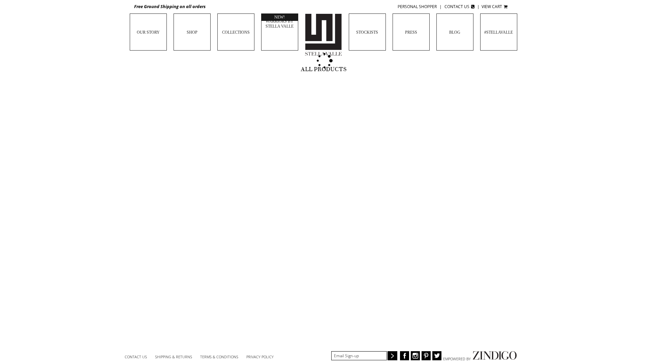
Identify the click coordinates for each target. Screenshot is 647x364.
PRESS (411, 32)
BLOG (454, 32)
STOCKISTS (367, 32)
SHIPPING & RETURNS (173, 356)
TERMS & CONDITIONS (219, 356)
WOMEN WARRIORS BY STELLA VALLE (280, 21)
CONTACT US (136, 356)
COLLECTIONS (236, 32)
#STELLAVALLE (498, 32)
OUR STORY (148, 32)
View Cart (492, 6)
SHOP (192, 32)
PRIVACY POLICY (260, 356)
